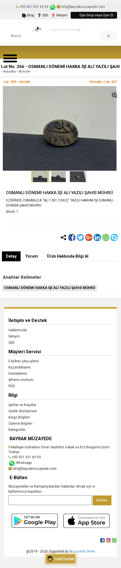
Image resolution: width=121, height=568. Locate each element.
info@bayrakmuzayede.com (82, 7)
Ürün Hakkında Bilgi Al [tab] (67, 256)
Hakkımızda (17, 330)
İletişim (61, 15)
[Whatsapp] (105, 237)
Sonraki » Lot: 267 (103, 82)
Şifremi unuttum (20, 380)
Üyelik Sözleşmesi (22, 411)
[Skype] (114, 237)
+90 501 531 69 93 (33, 7)
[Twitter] (80, 237)
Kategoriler (16, 430)
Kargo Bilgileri (19, 417)
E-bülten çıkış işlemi (23, 361)
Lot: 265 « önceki (17, 82)
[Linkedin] (97, 237)
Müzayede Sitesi (82, 551)
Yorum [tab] (32, 256)
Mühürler (25, 71)
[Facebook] (72, 237)
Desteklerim (17, 374)
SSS (44, 15)
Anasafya (9, 71)
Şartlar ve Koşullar (22, 405)
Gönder (101, 500)
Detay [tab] (11, 256)
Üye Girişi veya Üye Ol (96, 15)
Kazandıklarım (19, 367)
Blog (30, 15)
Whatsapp (23, 463)
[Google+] (89, 237)
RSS (11, 386)
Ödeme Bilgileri (20, 424)
